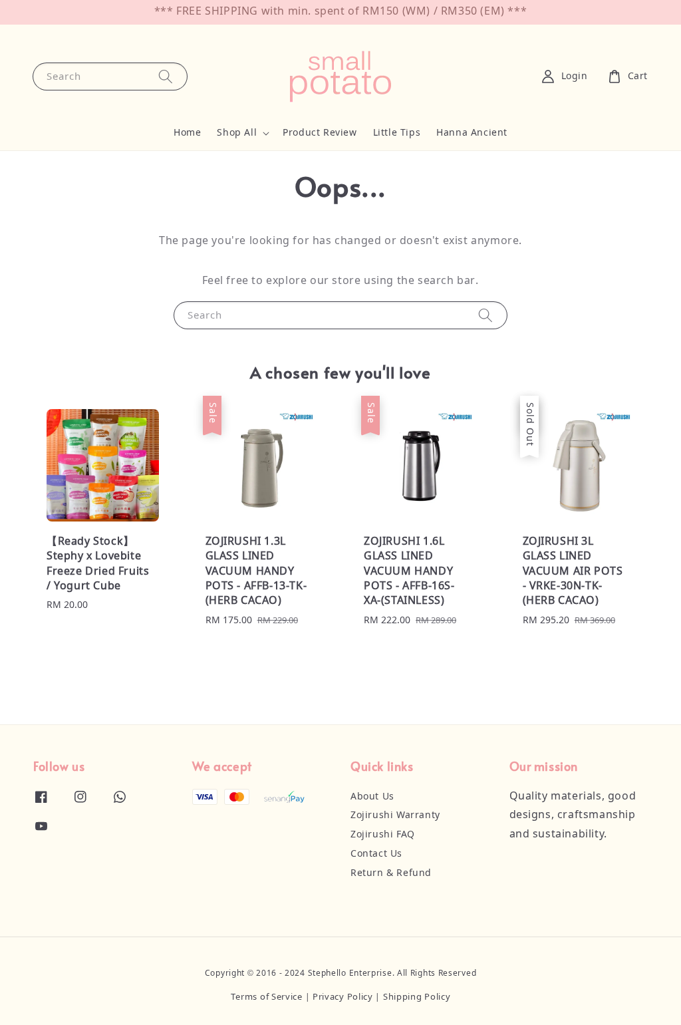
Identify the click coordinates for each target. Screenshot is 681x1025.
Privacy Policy (343, 997)
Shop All (237, 133)
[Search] (165, 76)
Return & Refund (391, 873)
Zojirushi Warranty (395, 815)
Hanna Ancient (471, 133)
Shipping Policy (417, 997)
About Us (372, 797)
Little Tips (397, 133)
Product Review (319, 133)
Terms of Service (267, 997)
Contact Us (376, 854)
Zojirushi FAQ (382, 835)
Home (187, 133)
